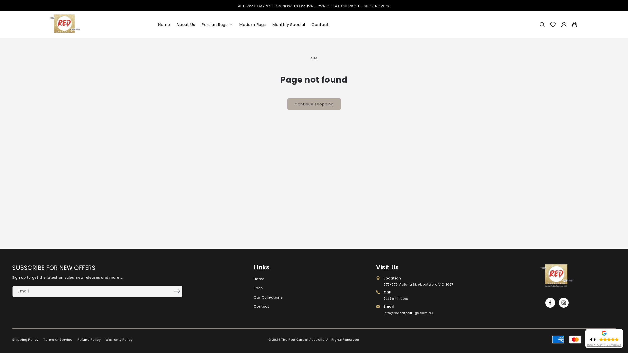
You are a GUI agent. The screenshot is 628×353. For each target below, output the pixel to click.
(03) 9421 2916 (396, 298)
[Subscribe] (177, 291)
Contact (261, 306)
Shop (258, 288)
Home (259, 279)
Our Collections (268, 297)
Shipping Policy (25, 339)
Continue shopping (314, 104)
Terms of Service (58, 339)
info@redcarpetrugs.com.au (408, 313)
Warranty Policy (118, 339)
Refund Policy (89, 339)
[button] (542, 24)
